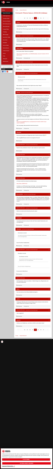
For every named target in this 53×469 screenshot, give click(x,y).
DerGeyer (18, 35)
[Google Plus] (7, 71)
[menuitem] (7, 13)
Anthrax (18, 22)
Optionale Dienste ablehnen (26, 463)
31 (43, 18)
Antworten (19, 32)
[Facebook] (3, 71)
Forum (8, 2)
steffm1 (18, 299)
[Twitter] (5, 71)
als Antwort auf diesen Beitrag (26, 35)
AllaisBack (18, 132)
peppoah (18, 320)
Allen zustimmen (26, 459)
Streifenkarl (19, 218)
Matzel (17, 289)
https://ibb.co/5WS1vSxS (22, 183)
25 (27, 18)
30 (40, 18)
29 (38, 18)
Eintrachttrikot (19, 194)
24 (24, 18)
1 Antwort (26, 69)
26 (30, 18)
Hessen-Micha (19, 48)
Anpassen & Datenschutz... (8, 466)
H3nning (18, 61)
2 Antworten (26, 58)
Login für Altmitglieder (7, 67)
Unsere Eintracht (23, 10)
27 (32, 18)
